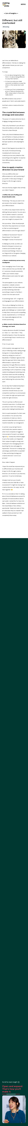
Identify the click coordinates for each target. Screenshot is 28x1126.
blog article (8, 253)
